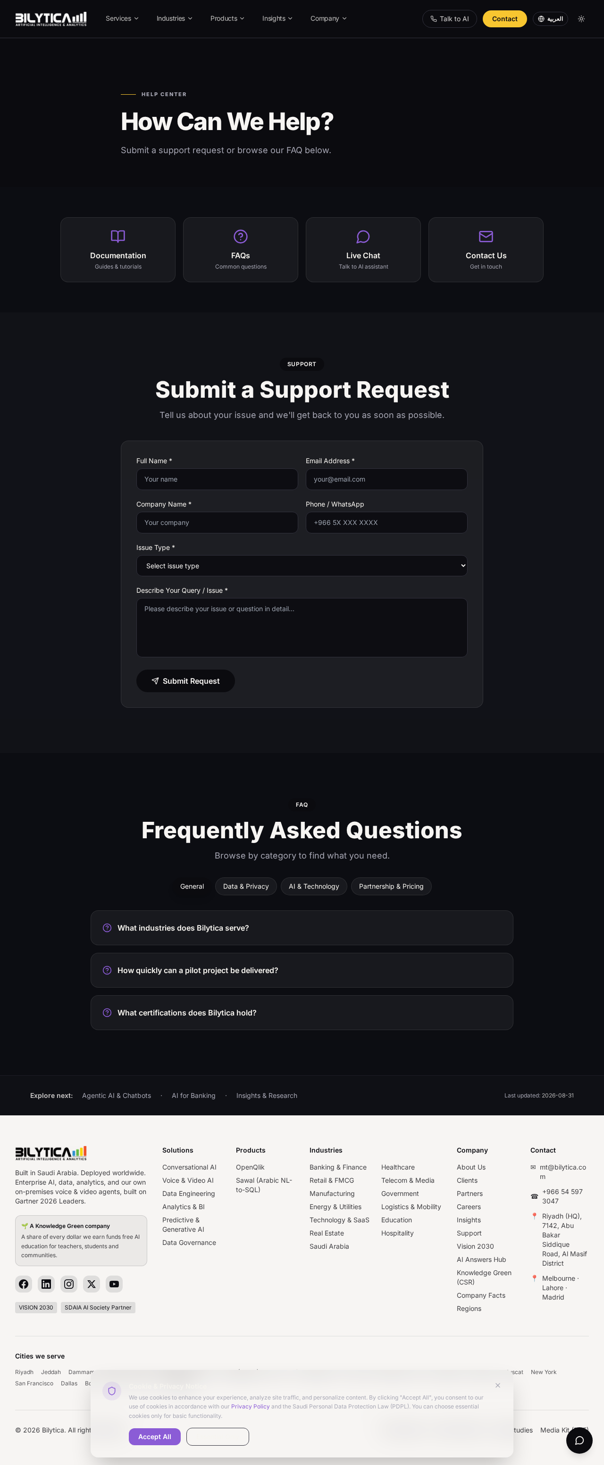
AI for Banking (194, 1095)
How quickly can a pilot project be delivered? (197, 970)
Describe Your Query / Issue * (182, 590)
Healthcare (398, 1167)
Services (118, 18)
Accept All (154, 1436)
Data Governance (189, 1242)
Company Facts (481, 1295)
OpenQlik (250, 1167)
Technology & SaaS (339, 1220)
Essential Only (217, 1436)
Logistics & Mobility (411, 1207)
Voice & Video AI (188, 1180)
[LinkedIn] (46, 1284)
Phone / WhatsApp (335, 504)
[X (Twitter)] (91, 1284)
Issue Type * (155, 547)
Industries (171, 18)
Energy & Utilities (335, 1207)
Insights (273, 18)
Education (396, 1220)
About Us (471, 1167)
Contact (505, 19)
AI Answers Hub (481, 1259)
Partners (470, 1193)
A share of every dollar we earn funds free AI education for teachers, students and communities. (80, 1240)
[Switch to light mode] (581, 18)
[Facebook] (23, 1284)
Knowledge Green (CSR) (484, 1277)
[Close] (498, 1385)
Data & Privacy (246, 886)
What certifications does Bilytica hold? (187, 1012)
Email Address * (330, 461)
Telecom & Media (408, 1180)
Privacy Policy (250, 1406)
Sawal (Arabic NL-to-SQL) (264, 1185)
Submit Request (191, 681)
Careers (469, 1207)
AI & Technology (314, 886)
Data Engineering (188, 1193)
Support (469, 1233)
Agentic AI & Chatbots (116, 1095)
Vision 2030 (475, 1246)
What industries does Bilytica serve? (183, 928)
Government (400, 1193)
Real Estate (327, 1233)
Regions (469, 1308)
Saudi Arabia (329, 1246)
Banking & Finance (338, 1167)
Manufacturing (332, 1193)
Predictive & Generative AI (183, 1224)
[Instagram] (68, 1284)
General (192, 886)
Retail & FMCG (332, 1180)
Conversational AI (189, 1167)
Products (223, 18)
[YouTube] (114, 1284)
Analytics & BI (183, 1207)
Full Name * (154, 461)
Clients (467, 1180)
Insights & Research (266, 1095)
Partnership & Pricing (391, 886)
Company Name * (164, 504)
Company (324, 18)
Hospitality (397, 1233)
